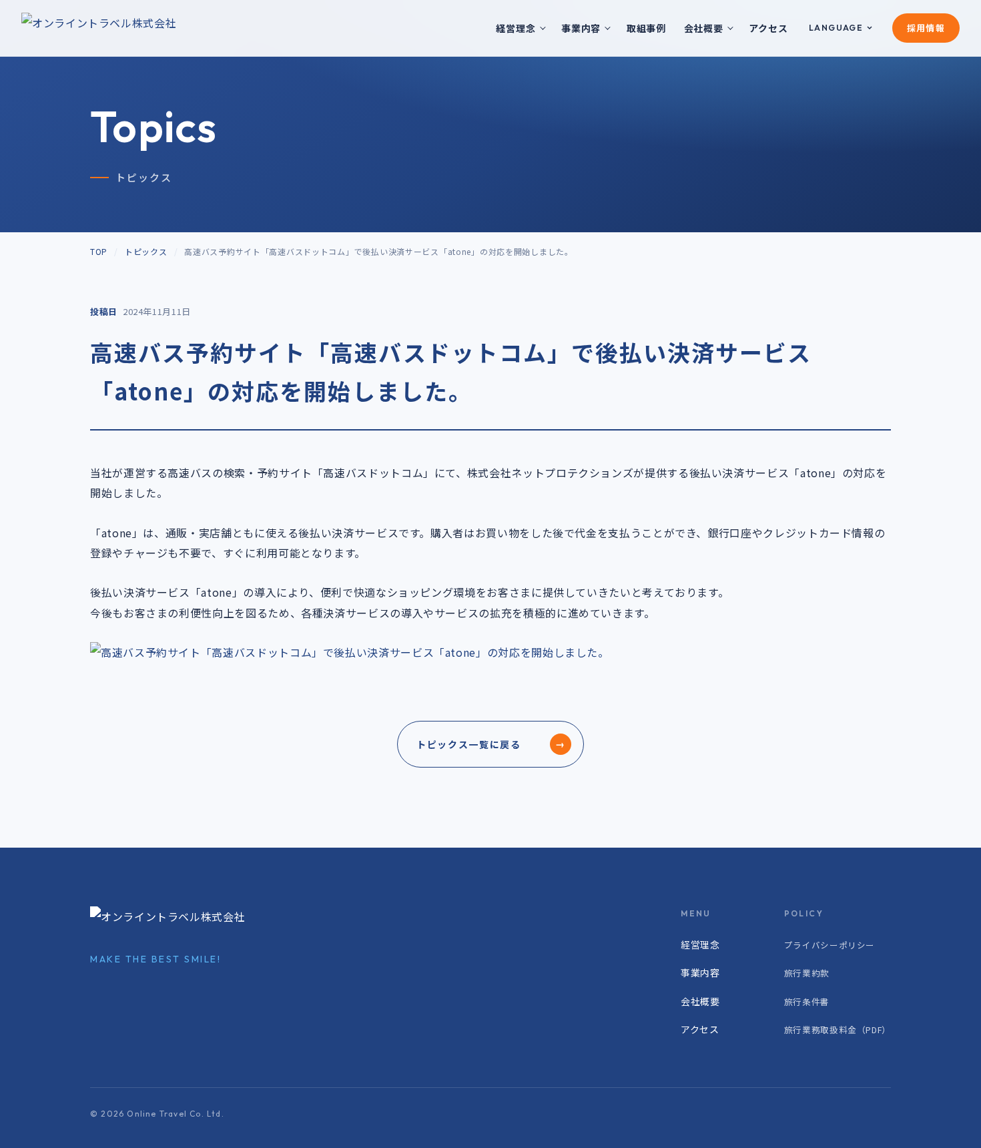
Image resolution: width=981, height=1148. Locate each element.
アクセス (768, 28)
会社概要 (703, 28)
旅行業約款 (807, 972)
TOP (98, 251)
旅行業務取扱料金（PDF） (837, 1029)
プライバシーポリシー (829, 944)
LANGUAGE (836, 28)
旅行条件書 (807, 1001)
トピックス (146, 251)
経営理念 (515, 28)
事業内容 (581, 28)
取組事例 (646, 28)
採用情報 (926, 27)
